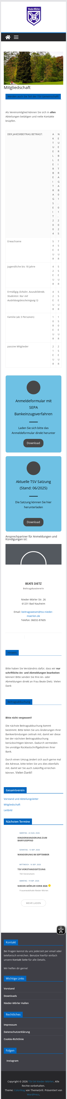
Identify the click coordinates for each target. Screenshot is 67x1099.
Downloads (10, 996)
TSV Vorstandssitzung (31, 869)
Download (33, 443)
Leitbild (8, 810)
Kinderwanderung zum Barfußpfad (32, 839)
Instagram (12, 1060)
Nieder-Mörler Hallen (16, 1003)
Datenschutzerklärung (17, 1032)
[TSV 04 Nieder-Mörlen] (8, 37)
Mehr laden (33, 903)
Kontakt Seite (20, 959)
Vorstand (9, 988)
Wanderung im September (33, 854)
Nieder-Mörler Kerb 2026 (32, 885)
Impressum (10, 1024)
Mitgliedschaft (12, 804)
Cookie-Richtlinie (14, 1039)
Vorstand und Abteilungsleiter (21, 799)
